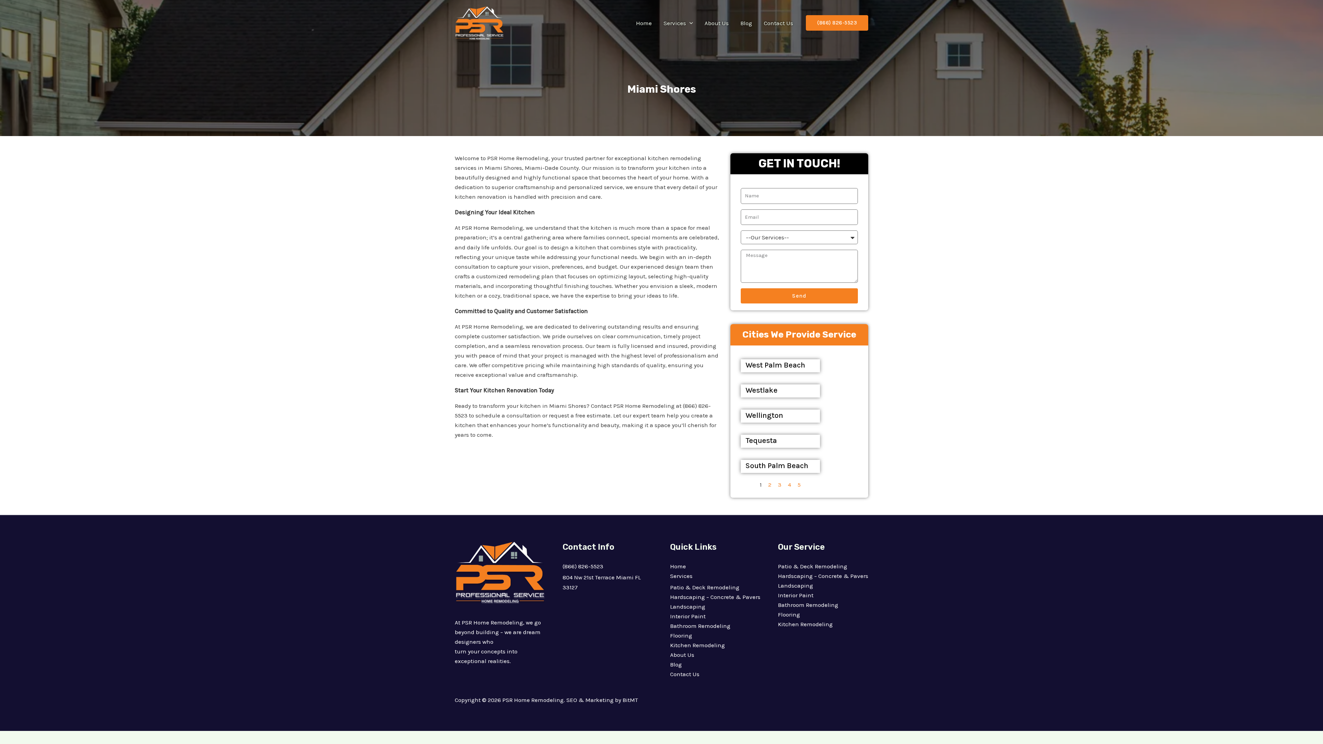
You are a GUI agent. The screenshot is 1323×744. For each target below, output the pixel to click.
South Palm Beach (777, 465)
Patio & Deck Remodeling (704, 587)
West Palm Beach (775, 365)
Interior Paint (688, 616)
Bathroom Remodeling (700, 625)
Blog (746, 23)
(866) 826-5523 (583, 566)
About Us (717, 23)
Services (675, 23)
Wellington (764, 415)
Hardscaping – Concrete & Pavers (715, 596)
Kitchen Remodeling (697, 645)
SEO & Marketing (590, 699)
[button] (689, 23)
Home (644, 23)
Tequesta (761, 440)
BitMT (630, 699)
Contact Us (778, 23)
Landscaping (687, 606)
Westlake (762, 390)
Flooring (681, 635)
